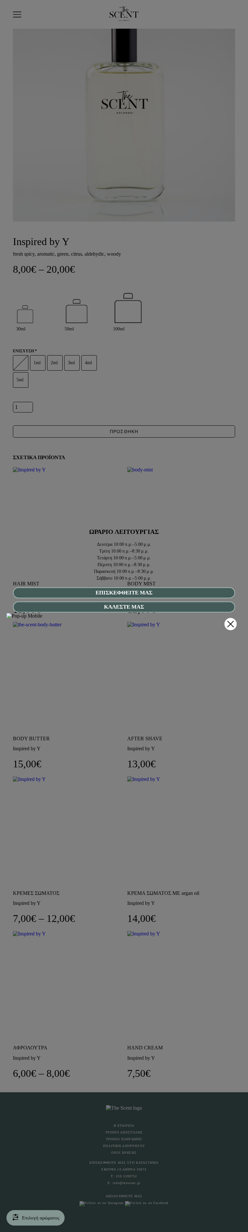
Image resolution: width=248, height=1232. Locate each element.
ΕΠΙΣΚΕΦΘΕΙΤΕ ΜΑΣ (124, 593)
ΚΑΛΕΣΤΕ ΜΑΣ (124, 607)
